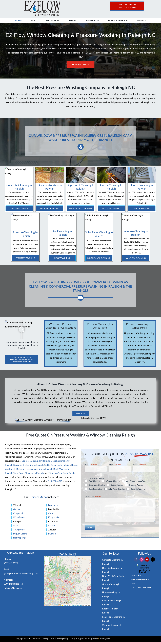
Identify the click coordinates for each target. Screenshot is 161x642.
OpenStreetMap (76, 605)
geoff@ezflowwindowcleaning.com (21, 573)
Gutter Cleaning (111, 208)
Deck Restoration (49, 208)
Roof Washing (62, 258)
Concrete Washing (138, 489)
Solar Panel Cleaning (99, 258)
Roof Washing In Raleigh (62, 232)
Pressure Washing (25, 258)
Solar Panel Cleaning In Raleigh (99, 234)
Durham (52, 533)
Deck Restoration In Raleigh (50, 186)
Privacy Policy (75, 639)
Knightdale (53, 517)
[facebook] (136, 559)
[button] (47, 559)
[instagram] (141, 559)
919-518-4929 (55, 481)
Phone (139, 464)
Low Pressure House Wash (136, 481)
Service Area (38, 497)
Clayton (52, 525)
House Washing (142, 208)
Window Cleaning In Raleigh (136, 232)
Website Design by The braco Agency (95, 639)
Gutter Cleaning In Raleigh (111, 186)
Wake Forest (19, 517)
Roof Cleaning (94, 481)
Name (91, 464)
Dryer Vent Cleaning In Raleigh (80, 186)
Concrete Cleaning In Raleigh (19, 186)
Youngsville (19, 529)
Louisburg (53, 505)
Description (93, 496)
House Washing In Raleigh (142, 186)
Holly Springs (19, 537)
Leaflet (65, 605)
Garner (16, 509)
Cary (50, 513)
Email (115, 464)
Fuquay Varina (20, 533)
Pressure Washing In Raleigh (25, 234)
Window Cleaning (136, 258)
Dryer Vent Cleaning (80, 208)
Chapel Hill (18, 513)
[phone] (153, 559)
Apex (15, 525)
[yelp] (147, 559)
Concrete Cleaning (19, 208)
